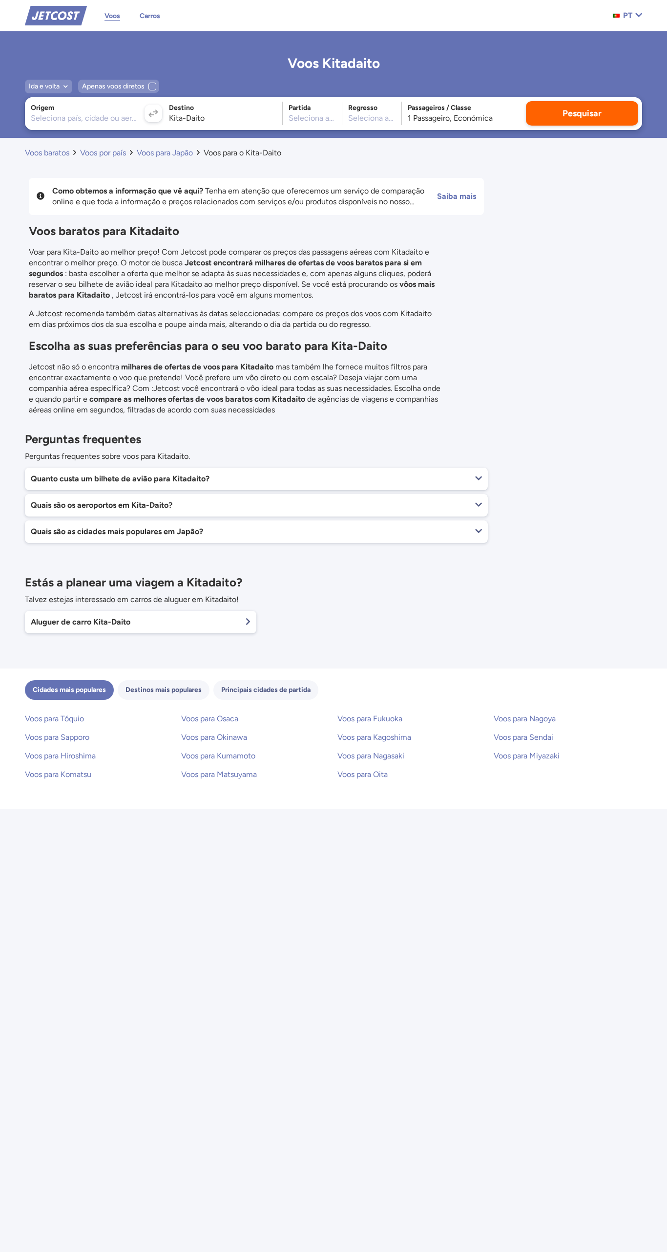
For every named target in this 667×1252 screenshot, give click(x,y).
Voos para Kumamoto (218, 755)
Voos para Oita (362, 774)
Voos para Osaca (209, 718)
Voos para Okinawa (214, 737)
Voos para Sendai (523, 737)
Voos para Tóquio (54, 718)
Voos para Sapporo (57, 737)
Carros (150, 16)
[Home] (56, 15)
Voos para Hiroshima (60, 755)
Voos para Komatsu (58, 774)
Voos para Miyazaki (527, 755)
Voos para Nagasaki (370, 755)
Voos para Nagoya (525, 718)
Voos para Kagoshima (374, 737)
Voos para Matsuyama (219, 774)
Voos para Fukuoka (369, 718)
